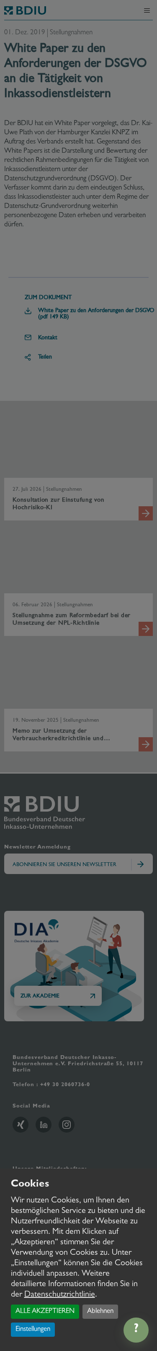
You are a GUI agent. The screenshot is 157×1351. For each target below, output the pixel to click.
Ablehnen (100, 1311)
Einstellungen (32, 1329)
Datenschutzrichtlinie (59, 1295)
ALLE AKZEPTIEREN (45, 1311)
